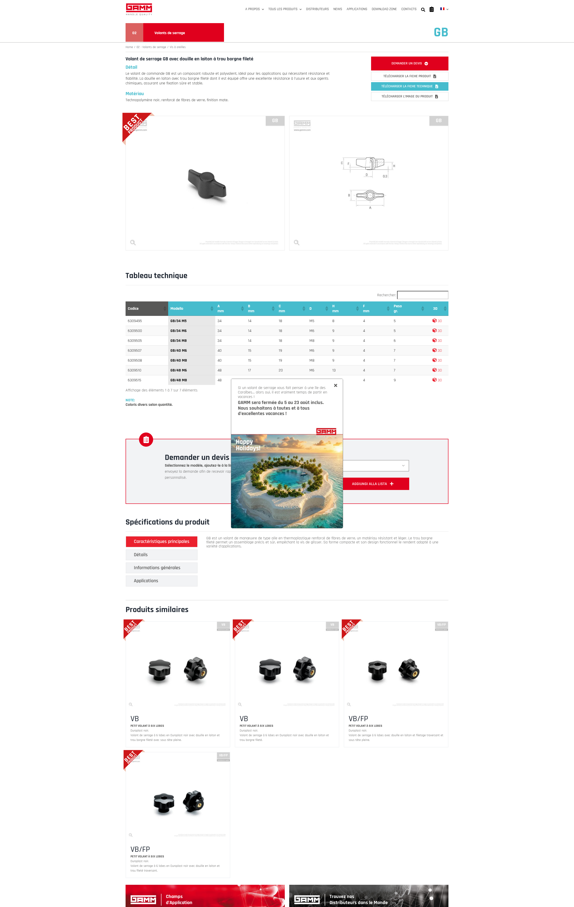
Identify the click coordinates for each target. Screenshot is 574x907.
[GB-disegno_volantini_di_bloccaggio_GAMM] (368, 118)
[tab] (162, 541)
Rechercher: (386, 295)
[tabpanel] (322, 562)
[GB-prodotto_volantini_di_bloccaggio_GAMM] (205, 118)
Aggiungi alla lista (369, 483)
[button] (164, 308)
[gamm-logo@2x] (139, 4)
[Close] (336, 385)
